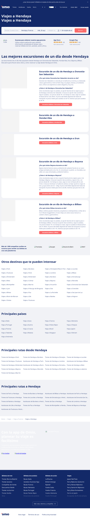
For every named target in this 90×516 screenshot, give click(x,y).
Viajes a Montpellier (8, 285)
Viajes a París (5, 269)
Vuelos (29, 7)
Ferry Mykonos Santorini (75, 482)
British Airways (50, 482)
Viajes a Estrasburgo (73, 277)
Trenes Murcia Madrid (9, 479)
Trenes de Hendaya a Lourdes (76, 357)
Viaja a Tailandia (6, 333)
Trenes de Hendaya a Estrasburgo (56, 365)
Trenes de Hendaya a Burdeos (33, 357)
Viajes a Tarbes (6, 300)
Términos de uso (33, 515)
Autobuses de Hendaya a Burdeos (34, 365)
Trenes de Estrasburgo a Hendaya (56, 397)
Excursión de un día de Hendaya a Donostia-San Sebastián (62, 73)
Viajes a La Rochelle (51, 292)
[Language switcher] (52, 7)
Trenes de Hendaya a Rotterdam (12, 365)
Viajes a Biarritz (28, 285)
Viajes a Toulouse (7, 273)
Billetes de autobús (30, 476)
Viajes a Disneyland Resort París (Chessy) (58, 269)
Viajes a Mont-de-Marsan (9, 296)
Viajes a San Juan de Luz (75, 292)
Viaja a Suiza (27, 321)
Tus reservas (63, 7)
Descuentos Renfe (8, 487)
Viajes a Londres (50, 273)
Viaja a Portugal (6, 325)
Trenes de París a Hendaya (10, 394)
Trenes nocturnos (8, 490)
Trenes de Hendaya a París (10, 357)
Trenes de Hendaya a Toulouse (11, 361)
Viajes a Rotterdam (29, 277)
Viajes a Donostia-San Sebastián (77, 285)
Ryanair (48, 485)
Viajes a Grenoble (72, 288)
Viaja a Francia (49, 321)
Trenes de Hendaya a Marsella (33, 369)
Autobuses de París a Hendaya (77, 394)
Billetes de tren (7, 476)
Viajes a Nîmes (6, 292)
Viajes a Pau (27, 292)
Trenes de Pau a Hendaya (31, 405)
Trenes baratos (7, 482)
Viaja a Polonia (6, 329)
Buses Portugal (29, 490)
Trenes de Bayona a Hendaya (76, 405)
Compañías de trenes (9, 485)
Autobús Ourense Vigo (31, 482)
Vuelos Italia (49, 487)
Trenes (15, 7)
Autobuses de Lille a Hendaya (11, 405)
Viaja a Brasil (49, 329)
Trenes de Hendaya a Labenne (77, 369)
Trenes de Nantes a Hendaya (10, 401)
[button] (41, 30)
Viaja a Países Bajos (51, 325)
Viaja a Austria (28, 325)
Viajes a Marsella (72, 281)
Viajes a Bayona (50, 281)
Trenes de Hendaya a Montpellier (56, 369)
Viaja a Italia (5, 321)
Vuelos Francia (50, 490)
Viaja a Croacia (28, 329)
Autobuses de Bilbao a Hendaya (55, 394)
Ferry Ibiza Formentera (75, 490)
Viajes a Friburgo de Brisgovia (33, 288)
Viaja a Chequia (72, 325)
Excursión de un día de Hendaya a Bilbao (60, 204)
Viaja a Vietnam (72, 333)
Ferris (34, 7)
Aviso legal (21, 515)
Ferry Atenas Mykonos (75, 485)
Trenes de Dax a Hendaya (53, 401)
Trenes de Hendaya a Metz (75, 365)
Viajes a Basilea (50, 296)
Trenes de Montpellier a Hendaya (56, 405)
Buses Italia (28, 479)
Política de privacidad (49, 515)
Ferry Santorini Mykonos (75, 487)
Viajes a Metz (5, 281)
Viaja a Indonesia (7, 337)
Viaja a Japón (71, 329)
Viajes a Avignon (72, 296)
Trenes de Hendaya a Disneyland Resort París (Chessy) (63, 357)
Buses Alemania (29, 487)
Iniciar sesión (85, 7)
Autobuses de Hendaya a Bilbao (77, 361)
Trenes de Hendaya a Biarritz (10, 373)
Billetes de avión (51, 476)
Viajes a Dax (49, 288)
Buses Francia (28, 485)
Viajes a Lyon (5, 288)
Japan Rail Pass (72, 479)
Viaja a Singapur (50, 333)
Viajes (9, 419)
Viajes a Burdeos (28, 269)
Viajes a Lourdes (72, 269)
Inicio (3, 419)
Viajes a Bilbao (71, 273)
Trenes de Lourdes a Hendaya (33, 397)
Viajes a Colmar (28, 281)
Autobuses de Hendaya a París (33, 361)
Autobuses (22, 7)
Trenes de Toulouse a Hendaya (11, 397)
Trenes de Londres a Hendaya (76, 401)
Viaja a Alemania (72, 321)
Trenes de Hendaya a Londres (55, 361)
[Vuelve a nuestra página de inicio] (7, 7)
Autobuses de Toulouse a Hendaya (12, 409)
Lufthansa (48, 479)
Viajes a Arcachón (51, 285)
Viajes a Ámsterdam (8, 277)
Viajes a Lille (27, 296)
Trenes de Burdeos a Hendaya (33, 394)
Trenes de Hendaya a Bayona (11, 369)
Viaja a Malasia (28, 333)
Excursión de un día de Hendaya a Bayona (61, 161)
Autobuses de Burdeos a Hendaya (34, 401)
